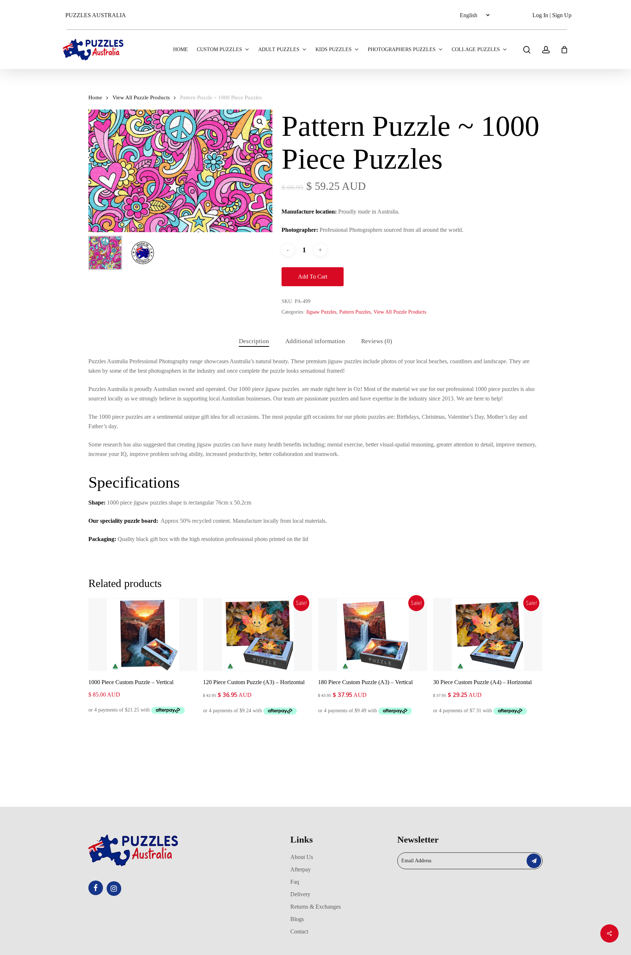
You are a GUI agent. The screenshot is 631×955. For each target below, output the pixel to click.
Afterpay (300, 869)
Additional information (315, 341)
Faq (294, 882)
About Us (301, 857)
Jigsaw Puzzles (321, 312)
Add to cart (312, 276)
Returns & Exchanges (315, 907)
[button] (260, 122)
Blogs (297, 919)
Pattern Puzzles (355, 312)
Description (254, 341)
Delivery (300, 894)
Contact (299, 931)
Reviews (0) (376, 341)
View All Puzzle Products (141, 97)
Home (95, 97)
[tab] (254, 341)
